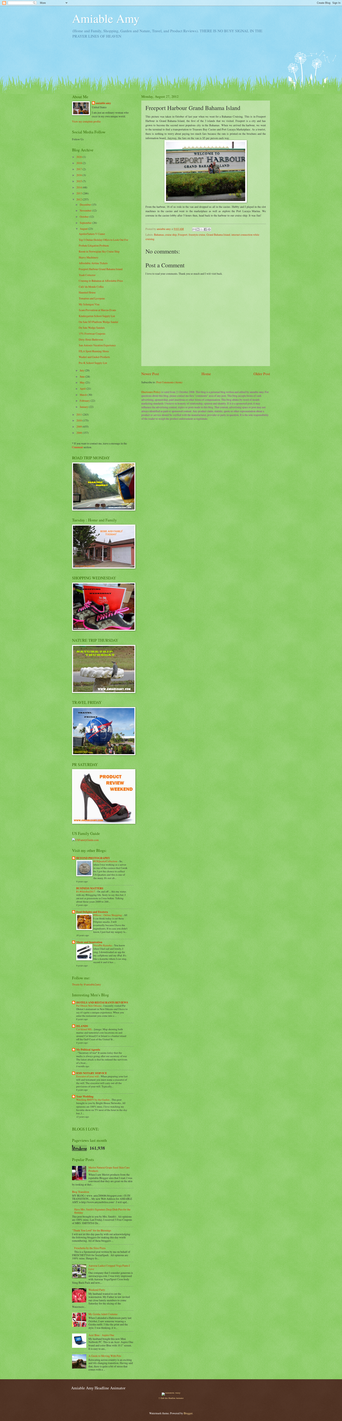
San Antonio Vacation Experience (97, 345)
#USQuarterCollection (105, 861)
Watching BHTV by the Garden (93, 1099)
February (85, 400)
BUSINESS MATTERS (89, 888)
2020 (79, 157)
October (84, 216)
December (86, 204)
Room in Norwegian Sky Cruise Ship (99, 251)
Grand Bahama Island (218, 234)
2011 (79, 414)
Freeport (182, 234)
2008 (79, 433)
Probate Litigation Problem (94, 245)
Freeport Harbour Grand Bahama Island (101, 269)
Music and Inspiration (89, 942)
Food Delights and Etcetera (92, 912)
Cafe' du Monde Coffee (91, 287)
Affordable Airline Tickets (93, 263)
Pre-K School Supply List (93, 363)
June (82, 376)
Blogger (188, 1413)
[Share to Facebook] (205, 229)
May (82, 382)
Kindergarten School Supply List (97, 316)
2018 (79, 163)
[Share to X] (202, 229)
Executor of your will (87, 1076)
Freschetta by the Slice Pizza (89, 1248)
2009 (79, 426)
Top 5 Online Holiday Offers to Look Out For (103, 240)
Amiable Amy (106, 18)
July (82, 370)
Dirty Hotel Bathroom (91, 339)
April (83, 388)
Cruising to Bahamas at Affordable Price (101, 281)
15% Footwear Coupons (92, 333)
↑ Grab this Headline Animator (171, 1398)
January (84, 407)
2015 (79, 181)
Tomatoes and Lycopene (92, 298)
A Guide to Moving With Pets (104, 1356)
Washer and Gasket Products (94, 357)
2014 (79, 187)
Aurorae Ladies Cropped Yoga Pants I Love (109, 1267)
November (86, 210)
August (84, 229)
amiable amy (103, 103)
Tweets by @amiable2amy (86, 984)
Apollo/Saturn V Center (92, 234)
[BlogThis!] (198, 229)
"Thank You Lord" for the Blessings (91, 1230)
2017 (79, 169)
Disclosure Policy (151, 392)
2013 (79, 193)
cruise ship (171, 234)
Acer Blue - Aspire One (101, 1335)
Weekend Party (96, 1290)
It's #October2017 (86, 891)
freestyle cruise (197, 234)
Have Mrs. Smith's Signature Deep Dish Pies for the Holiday (102, 1211)
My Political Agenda (88, 1050)
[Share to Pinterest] (209, 229)
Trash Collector (87, 275)
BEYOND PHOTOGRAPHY (93, 858)
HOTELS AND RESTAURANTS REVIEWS (102, 1002)
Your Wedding (84, 1096)
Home (206, 373)
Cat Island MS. (84, 1029)
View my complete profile (86, 121)
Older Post (262, 373)
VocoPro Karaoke (103, 945)
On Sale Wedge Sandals (92, 327)
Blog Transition (80, 1192)
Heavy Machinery (88, 257)
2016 (79, 175)
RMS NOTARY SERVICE (91, 1073)
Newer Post (150, 373)
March (83, 395)
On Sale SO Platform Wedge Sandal (98, 322)
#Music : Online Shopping (108, 915)
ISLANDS (82, 1026)
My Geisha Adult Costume (103, 1314)
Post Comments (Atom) (169, 382)
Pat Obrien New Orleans (89, 1005)
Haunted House (87, 292)
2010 (79, 420)
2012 (79, 199)
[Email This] (194, 229)
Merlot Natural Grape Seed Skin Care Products (109, 1169)
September (86, 223)
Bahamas (159, 234)
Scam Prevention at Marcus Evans (97, 310)
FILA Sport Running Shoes (94, 351)
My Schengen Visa (89, 304)
